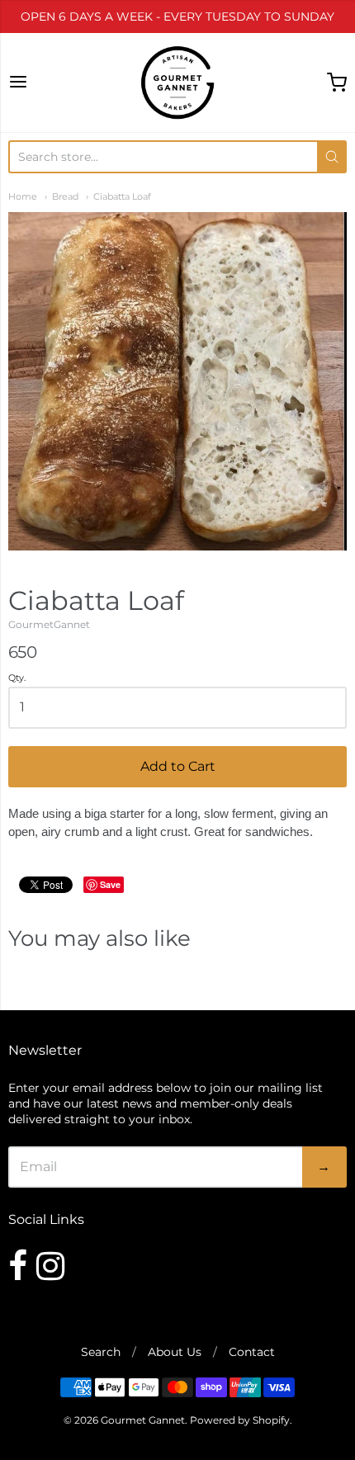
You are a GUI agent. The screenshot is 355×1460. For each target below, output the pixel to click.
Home (22, 196)
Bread (65, 196)
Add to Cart (177, 766)
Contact (252, 1351)
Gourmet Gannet (143, 1420)
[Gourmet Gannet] (177, 82)
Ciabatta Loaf (122, 196)
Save (110, 884)
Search (101, 1351)
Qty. (17, 678)
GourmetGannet (49, 624)
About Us (174, 1351)
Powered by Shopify (240, 1420)
